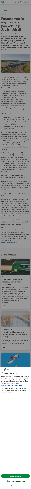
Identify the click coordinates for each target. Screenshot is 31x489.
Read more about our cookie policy (11, 385)
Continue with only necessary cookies (15, 486)
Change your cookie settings (15, 481)
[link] (2, 369)
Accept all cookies (15, 476)
